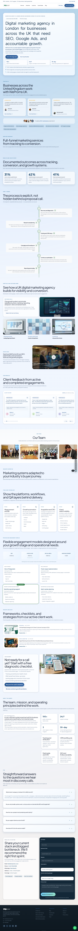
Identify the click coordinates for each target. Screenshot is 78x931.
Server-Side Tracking (40, 912)
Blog (46, 5)
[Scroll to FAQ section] (75, 466)
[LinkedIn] (16, 926)
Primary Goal (43, 882)
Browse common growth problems (16, 689)
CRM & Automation (39, 914)
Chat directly (13, 868)
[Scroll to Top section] (75, 470)
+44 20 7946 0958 (72, 1)
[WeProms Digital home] (7, 5)
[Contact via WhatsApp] (75, 928)
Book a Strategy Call (12, 56)
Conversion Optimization (40, 916)
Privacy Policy (65, 914)
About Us (64, 910)
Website (42, 857)
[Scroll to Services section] (75, 460)
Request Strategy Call (47, 894)
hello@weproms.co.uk (13, 863)
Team (50, 916)
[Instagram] (10, 926)
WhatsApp (61, 5)
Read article (22, 633)
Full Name (43, 840)
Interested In (43, 865)
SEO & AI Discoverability (40, 918)
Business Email (44, 849)
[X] (7, 926)
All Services (38, 910)
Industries (28, 5)
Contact (64, 912)
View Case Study (8, 113)
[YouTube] (13, 926)
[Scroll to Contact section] (75, 468)
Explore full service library (12, 313)
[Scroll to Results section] (75, 462)
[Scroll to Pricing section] (75, 464)
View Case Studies (24, 56)
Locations (34, 5)
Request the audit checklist (14, 684)
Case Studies (40, 5)
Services (22, 5)
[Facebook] (4, 926)
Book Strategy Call (69, 5)
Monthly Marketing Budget (46, 874)
